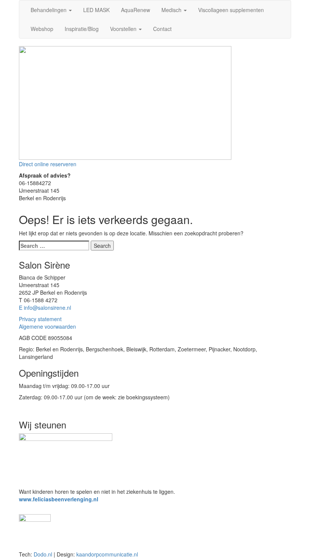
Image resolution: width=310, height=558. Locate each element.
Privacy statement (40, 319)
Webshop (42, 28)
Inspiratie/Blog (82, 28)
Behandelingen (49, 10)
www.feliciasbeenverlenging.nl (58, 499)
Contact (162, 28)
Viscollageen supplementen (231, 10)
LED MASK (96, 10)
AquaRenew (135, 10)
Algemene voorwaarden (47, 326)
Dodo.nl (43, 554)
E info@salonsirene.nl (45, 307)
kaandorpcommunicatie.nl (107, 554)
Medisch (172, 10)
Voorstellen (124, 28)
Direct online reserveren (47, 164)
